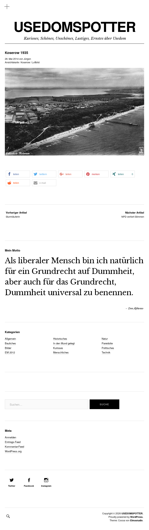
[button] (18, 174)
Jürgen (27, 58)
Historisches (60, 338)
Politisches (108, 348)
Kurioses (58, 348)
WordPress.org (13, 451)
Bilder (8, 348)
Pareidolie (107, 343)
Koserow (25, 62)
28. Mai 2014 (12, 58)
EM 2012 (10, 352)
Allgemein (10, 338)
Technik (106, 352)
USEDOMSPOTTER (75, 26)
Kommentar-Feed (14, 446)
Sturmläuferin (16, 214)
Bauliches (10, 343)
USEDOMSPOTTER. (132, 513)
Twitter (11, 485)
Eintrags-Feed (13, 442)
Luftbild (36, 62)
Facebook (29, 485)
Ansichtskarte (12, 62)
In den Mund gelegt (64, 343)
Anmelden (10, 437)
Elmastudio (136, 520)
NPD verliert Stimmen (132, 214)
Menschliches (61, 352)
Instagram (46, 485)
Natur (105, 338)
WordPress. (136, 517)
